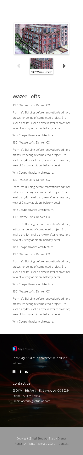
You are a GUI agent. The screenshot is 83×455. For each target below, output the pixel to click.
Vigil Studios (39, 438)
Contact (64, 443)
